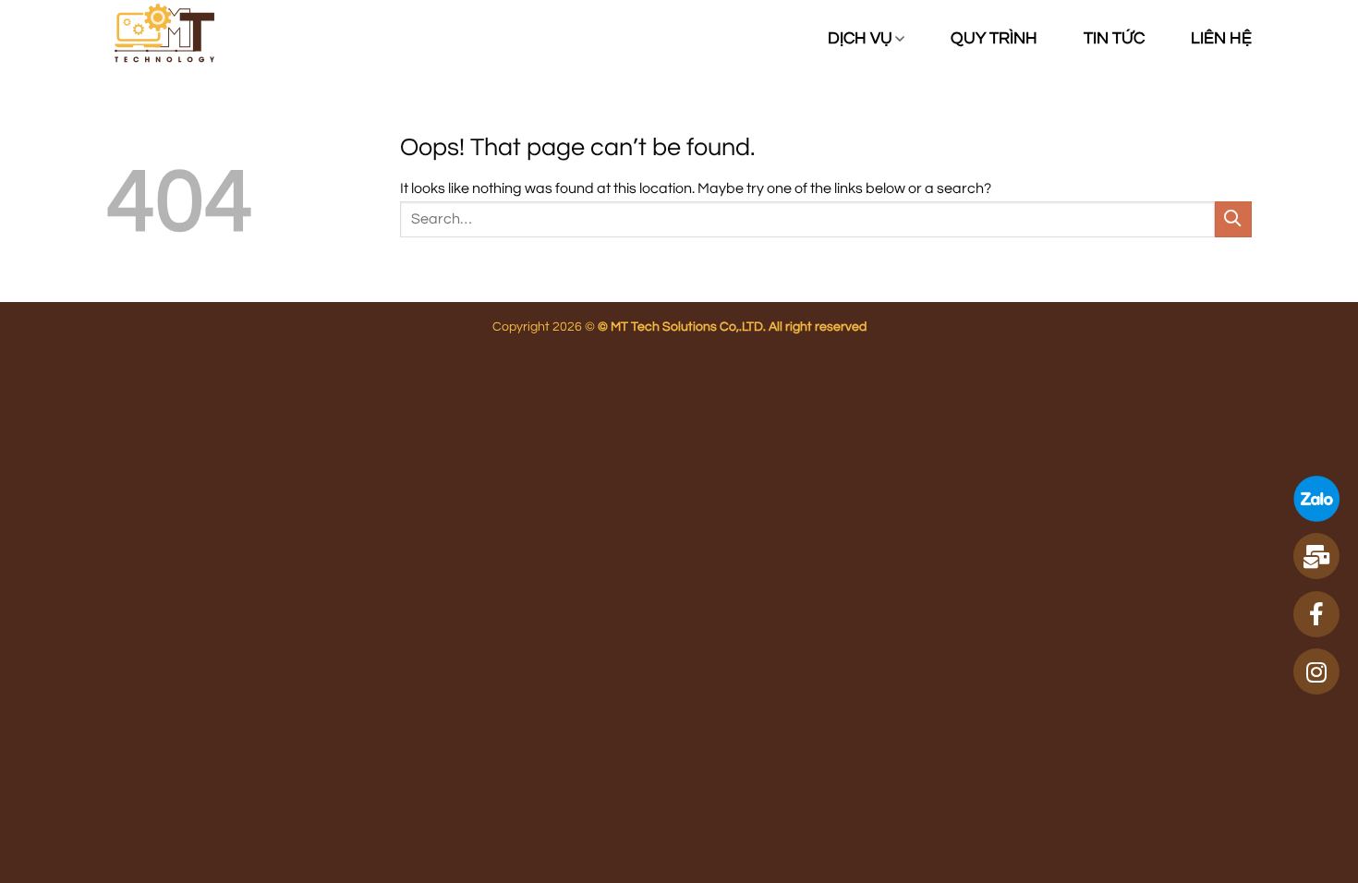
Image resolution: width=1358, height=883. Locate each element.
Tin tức (1114, 38)
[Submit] (1233, 219)
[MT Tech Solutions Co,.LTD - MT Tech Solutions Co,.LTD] (187, 38)
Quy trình (994, 38)
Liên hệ (1221, 38)
